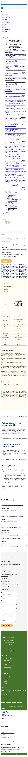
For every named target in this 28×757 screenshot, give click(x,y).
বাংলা (6, 31)
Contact (8, 213)
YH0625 (3, 519)
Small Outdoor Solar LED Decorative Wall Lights (15, 70)
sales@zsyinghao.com (11, 574)
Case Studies (9, 198)
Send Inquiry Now (14, 513)
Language (3, 11)
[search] (1, 3)
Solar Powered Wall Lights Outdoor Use (15, 103)
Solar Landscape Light (16, 41)
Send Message (14, 754)
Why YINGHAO (9, 205)
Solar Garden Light (14, 40)
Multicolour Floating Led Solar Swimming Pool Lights (15, 133)
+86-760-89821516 (7, 571)
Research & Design (12, 192)
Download (10, 196)
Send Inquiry (7, 625)
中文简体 (7, 17)
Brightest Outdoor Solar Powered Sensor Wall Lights (15, 114)
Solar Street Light (14, 46)
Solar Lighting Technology (14, 199)
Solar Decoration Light (15, 44)
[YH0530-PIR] (18, 311)
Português (7, 29)
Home (6, 37)
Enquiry (5, 261)
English (6, 14)
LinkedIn (8, 702)
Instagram (19, 702)
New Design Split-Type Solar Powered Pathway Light (16, 54)
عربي (6, 27)
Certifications (11, 210)
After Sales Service (12, 194)
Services (8, 191)
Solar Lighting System (15, 47)
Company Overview (13, 206)
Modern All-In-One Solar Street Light (16, 144)
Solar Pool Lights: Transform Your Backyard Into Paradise (15, 128)
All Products (12, 49)
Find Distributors (12, 195)
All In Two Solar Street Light (15, 158)
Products (8, 38)
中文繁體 (7, 22)
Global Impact (11, 209)
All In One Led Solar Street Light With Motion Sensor (16, 149)
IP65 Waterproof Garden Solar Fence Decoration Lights (15, 100)
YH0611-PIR (5, 508)
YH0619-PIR (5, 530)
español (6, 19)
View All (23, 72)
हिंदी (6, 24)
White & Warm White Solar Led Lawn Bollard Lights (15, 93)
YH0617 (3, 541)
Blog (6, 212)
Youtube (14, 702)
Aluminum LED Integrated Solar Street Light (15, 154)
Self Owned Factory (13, 208)
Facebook (3, 702)
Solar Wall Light (14, 43)
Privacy (5, 681)
